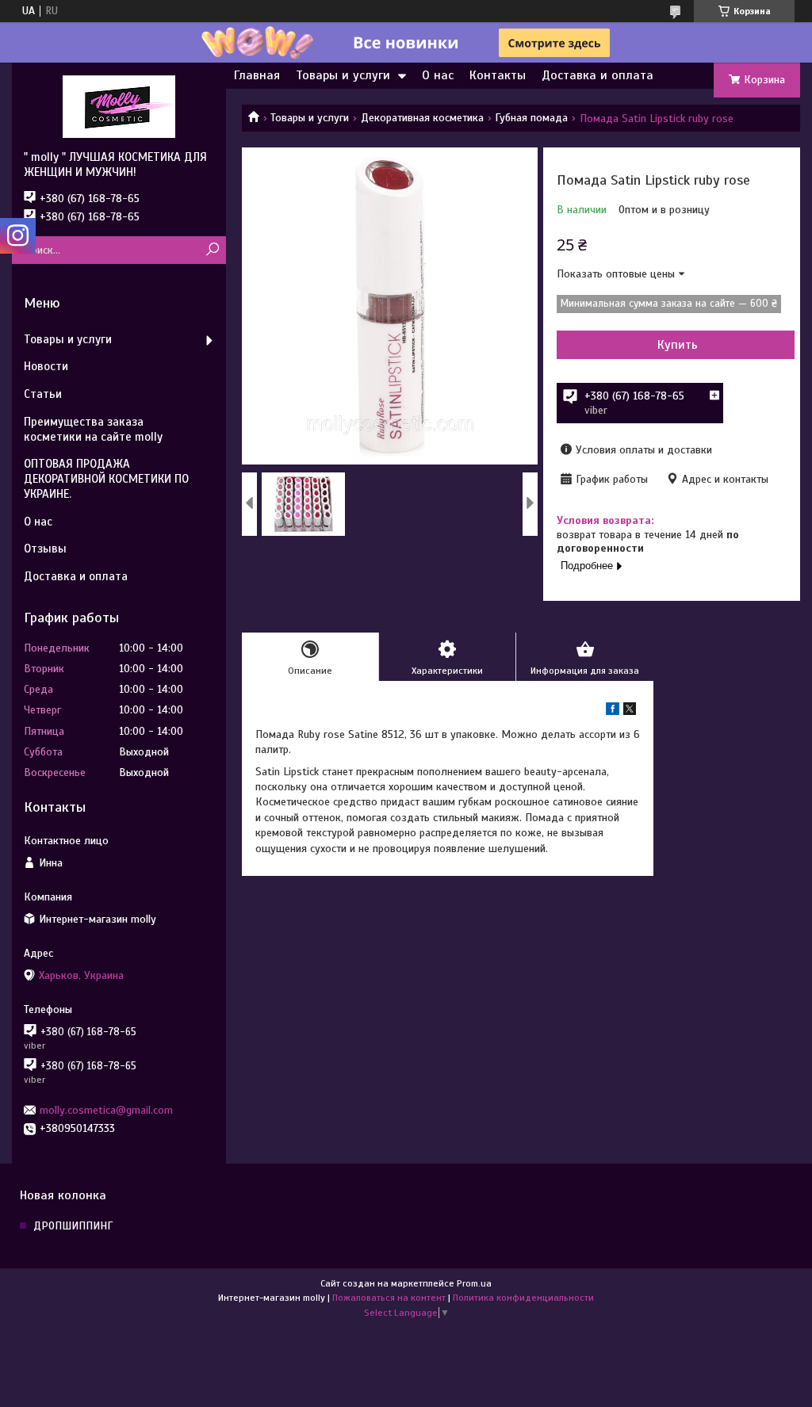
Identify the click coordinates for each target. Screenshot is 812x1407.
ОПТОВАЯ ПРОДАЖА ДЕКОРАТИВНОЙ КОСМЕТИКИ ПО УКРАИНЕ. (106, 479)
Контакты (497, 75)
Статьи (43, 394)
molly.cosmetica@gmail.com (106, 1110)
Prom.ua (474, 1283)
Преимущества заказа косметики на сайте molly (93, 429)
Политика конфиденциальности (523, 1297)
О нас (438, 75)
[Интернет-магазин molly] (119, 106)
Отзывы (45, 548)
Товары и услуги (343, 75)
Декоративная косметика (422, 117)
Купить (677, 345)
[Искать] (212, 250)
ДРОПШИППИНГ (73, 1226)
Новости (46, 366)
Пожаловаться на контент (389, 1297)
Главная (257, 75)
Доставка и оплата (597, 75)
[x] (629, 711)
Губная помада (531, 117)
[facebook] (612, 711)
